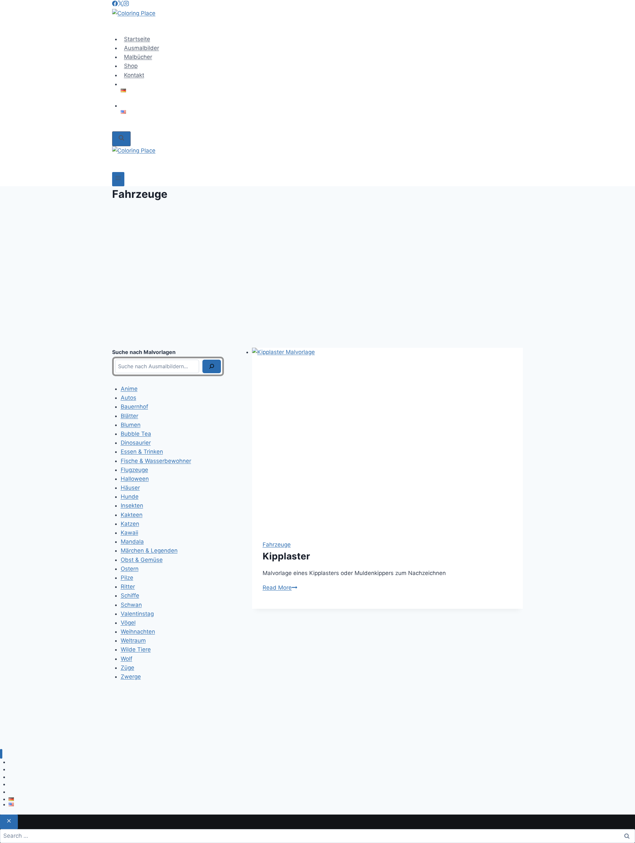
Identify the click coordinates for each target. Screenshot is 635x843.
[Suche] (211, 366)
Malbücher (138, 57)
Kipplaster (286, 556)
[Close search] (9, 822)
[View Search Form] (121, 138)
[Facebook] (115, 4)
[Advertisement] (317, 275)
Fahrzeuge (277, 544)
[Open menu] (118, 179)
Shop (131, 66)
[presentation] (387, 439)
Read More (280, 587)
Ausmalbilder (141, 48)
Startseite (137, 39)
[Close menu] (1, 754)
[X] (120, 4)
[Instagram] (126, 4)
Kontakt (134, 75)
